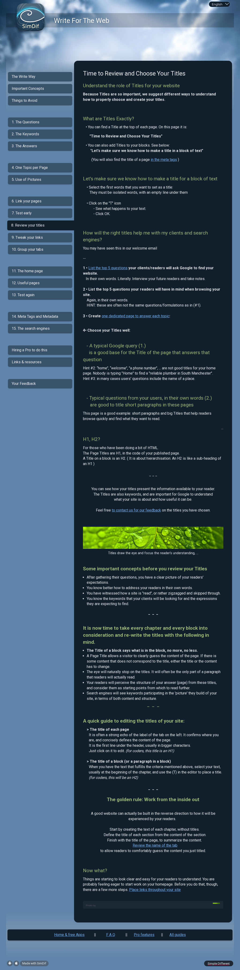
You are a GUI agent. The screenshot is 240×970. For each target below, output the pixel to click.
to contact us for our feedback (136, 510)
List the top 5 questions (108, 268)
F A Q (110, 934)
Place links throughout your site (155, 889)
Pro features (144, 934)
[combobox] (219, 4)
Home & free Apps (69, 934)
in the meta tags (164, 159)
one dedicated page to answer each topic (135, 316)
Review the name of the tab (155, 845)
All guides (177, 934)
